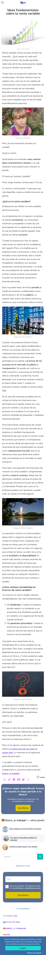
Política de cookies (34, 953)
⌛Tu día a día (10, 916)
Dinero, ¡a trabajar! (11, 773)
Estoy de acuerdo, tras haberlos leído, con (25, 887)
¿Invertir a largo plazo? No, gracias (23, 846)
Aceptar (23, 948)
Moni (42, 777)
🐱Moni (6, 935)
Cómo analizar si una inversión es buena (25, 828)
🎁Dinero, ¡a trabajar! (14, 928)
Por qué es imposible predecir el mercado (23, 838)
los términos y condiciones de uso (27, 888)
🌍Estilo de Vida (11, 922)
